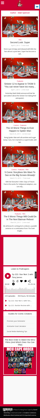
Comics (16, 125)
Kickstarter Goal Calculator (16, 326)
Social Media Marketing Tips (17, 331)
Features (20, 81)
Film (20, 40)
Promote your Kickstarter (16, 321)
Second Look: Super (20, 42)
